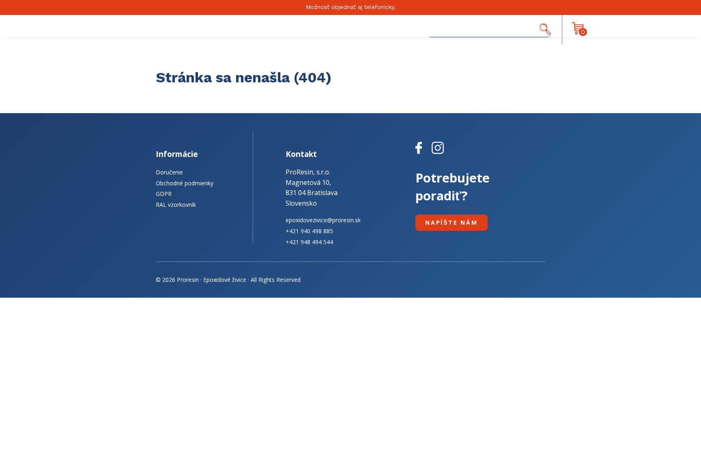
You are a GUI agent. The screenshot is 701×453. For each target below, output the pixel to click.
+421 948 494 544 (309, 242)
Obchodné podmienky (184, 183)
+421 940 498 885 (309, 231)
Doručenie (169, 172)
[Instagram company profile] (438, 154)
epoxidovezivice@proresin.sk (323, 220)
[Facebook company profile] (423, 154)
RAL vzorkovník (176, 204)
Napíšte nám (451, 222)
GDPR (164, 194)
